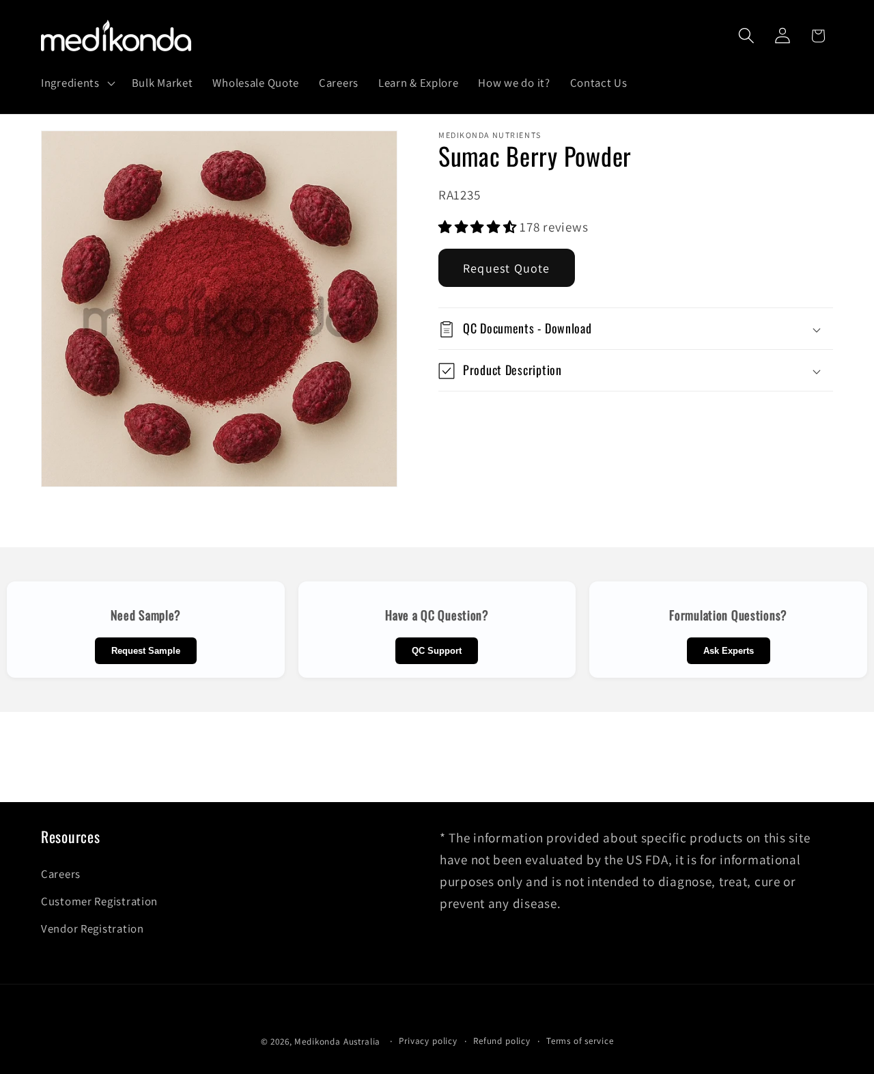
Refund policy (502, 1041)
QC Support (437, 651)
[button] (76, 83)
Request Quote (506, 269)
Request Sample (145, 651)
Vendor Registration (92, 928)
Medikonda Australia (337, 1041)
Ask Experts (728, 651)
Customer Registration (99, 901)
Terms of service (579, 1041)
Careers (61, 873)
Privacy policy (428, 1041)
